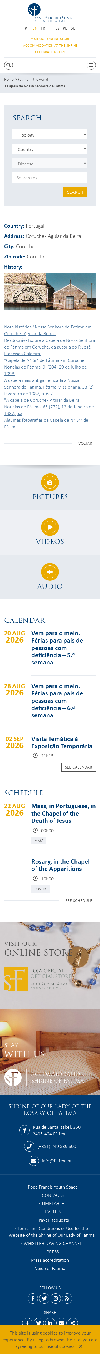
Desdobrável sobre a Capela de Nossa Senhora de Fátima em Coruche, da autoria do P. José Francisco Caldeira (49, 347)
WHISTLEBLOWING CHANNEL (53, 1243)
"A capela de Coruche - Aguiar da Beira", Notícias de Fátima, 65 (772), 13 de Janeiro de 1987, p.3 (49, 406)
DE (72, 28)
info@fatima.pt (57, 1160)
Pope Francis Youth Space (53, 1186)
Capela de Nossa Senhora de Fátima (36, 85)
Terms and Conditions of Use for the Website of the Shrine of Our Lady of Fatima (52, 1231)
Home (9, 79)
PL (65, 28)
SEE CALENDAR (78, 767)
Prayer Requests (53, 1219)
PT (27, 28)
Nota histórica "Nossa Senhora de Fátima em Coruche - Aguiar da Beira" (48, 330)
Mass (38, 840)
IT (50, 28)
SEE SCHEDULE (79, 900)
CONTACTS (53, 1195)
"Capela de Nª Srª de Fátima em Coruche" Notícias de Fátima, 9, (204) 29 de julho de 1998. (45, 367)
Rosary (40, 888)
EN (35, 28)
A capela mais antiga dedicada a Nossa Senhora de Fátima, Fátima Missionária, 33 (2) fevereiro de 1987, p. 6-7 (49, 387)
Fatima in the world (33, 79)
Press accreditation (50, 1259)
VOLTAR (85, 443)
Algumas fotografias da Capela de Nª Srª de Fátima (46, 423)
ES (57, 28)
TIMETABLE (52, 1203)
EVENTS (53, 1211)
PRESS (53, 1251)
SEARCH (75, 191)
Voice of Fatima (50, 1268)
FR (43, 28)
